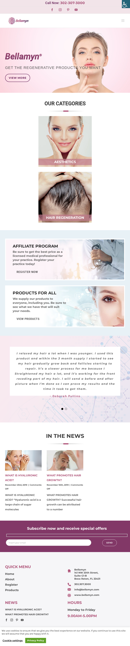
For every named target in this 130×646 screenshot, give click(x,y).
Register (11, 584)
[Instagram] (11, 620)
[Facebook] (6, 620)
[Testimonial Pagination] (62, 409)
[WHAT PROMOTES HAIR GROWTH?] (65, 460)
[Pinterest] (17, 620)
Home (9, 574)
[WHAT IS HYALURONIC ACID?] (23, 460)
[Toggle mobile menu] (123, 20)
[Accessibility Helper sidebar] (126, 4)
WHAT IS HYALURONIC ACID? (23, 609)
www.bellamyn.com (86, 594)
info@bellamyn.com (86, 589)
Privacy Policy (35, 640)
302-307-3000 (72, 3)
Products (12, 590)
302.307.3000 (82, 584)
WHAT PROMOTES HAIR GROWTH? (27, 614)
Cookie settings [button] (13, 640)
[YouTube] (22, 620)
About (9, 579)
